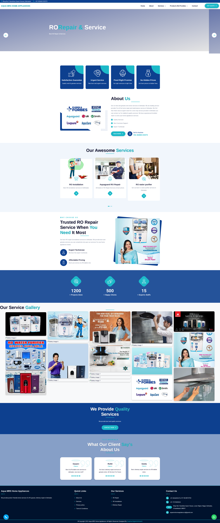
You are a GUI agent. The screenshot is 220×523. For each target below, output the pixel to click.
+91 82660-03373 (41, 1)
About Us (79, 498)
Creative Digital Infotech (134, 521)
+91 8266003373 (175, 498)
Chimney (144, 184)
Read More (117, 134)
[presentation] (5, 35)
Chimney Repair (117, 505)
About (151, 6)
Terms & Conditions (82, 508)
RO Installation (117, 501)
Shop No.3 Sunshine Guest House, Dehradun (17, 1)
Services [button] (161, 6)
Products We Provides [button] (178, 6)
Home (143, 6)
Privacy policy (80, 505)
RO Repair (115, 498)
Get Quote (211, 6)
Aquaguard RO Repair (76, 184)
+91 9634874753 (186, 498)
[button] (108, 206)
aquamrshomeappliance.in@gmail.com (181, 512)
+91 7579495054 (175, 502)
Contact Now (109, 427)
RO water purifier (110, 184)
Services (78, 501)
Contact (195, 6)
